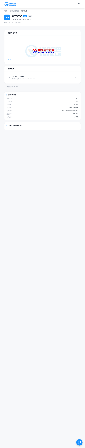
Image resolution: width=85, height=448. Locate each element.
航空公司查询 (14, 11)
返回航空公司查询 (12, 87)
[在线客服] (79, 442)
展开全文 (10, 59)
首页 (5, 11)
